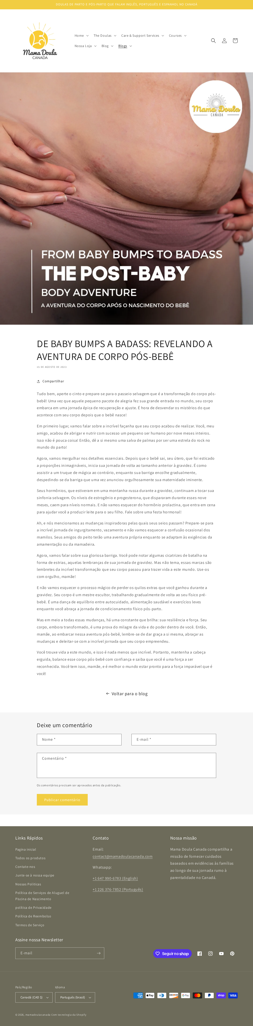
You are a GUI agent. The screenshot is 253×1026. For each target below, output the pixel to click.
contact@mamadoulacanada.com (122, 856)
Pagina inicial (25, 849)
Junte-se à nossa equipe (34, 875)
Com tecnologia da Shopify (68, 1014)
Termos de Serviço (29, 925)
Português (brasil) (72, 997)
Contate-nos (25, 866)
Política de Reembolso (33, 916)
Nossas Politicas (28, 884)
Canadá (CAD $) (32, 997)
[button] (81, 35)
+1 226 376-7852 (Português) (118, 889)
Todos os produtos (30, 858)
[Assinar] (98, 953)
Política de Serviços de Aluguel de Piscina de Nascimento (42, 896)
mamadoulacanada (38, 1014)
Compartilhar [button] (53, 381)
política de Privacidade (33, 907)
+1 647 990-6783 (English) (115, 878)
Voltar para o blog (130, 693)
